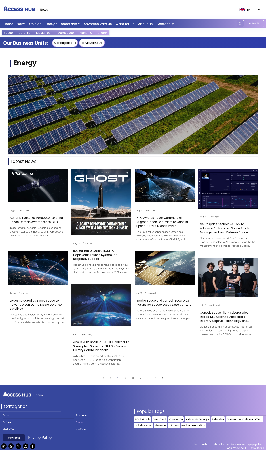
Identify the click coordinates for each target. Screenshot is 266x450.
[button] (255, 23)
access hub (142, 419)
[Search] (240, 23)
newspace (159, 419)
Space (6, 415)
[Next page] (156, 378)
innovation (176, 419)
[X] (18, 446)
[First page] (102, 378)
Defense (7, 422)
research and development (245, 419)
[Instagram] (25, 446)
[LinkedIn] (4, 446)
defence (160, 425)
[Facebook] (32, 446)
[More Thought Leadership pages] (79, 24)
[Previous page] (110, 378)
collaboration (143, 425)
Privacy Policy (40, 437)
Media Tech (9, 429)
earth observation (193, 425)
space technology (197, 419)
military (174, 425)
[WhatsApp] (11, 446)
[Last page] (163, 378)
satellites (218, 419)
